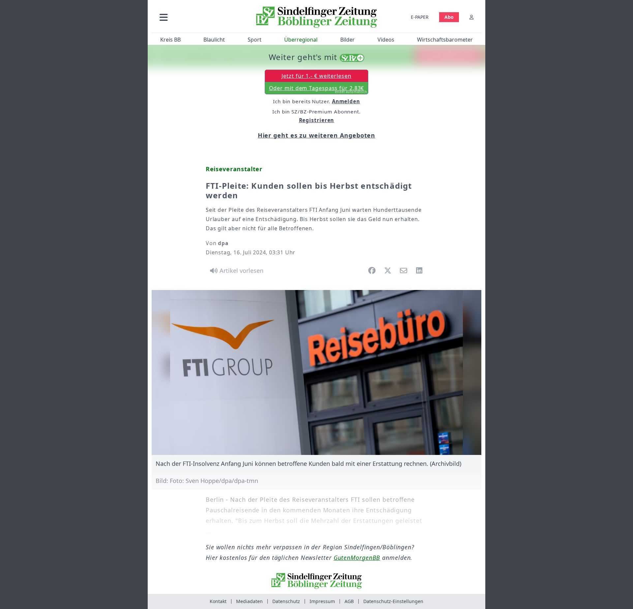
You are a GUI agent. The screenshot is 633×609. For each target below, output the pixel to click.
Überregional (300, 39)
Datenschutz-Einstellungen (393, 601)
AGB (349, 601)
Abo (449, 17)
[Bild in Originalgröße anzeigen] (316, 372)
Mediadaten (249, 601)
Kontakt (218, 601)
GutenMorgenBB (357, 557)
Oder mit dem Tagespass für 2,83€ (318, 89)
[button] (199, 17)
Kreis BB (170, 39)
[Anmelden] (471, 17)
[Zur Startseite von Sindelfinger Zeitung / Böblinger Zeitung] (316, 17)
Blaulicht (214, 39)
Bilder (347, 39)
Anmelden (346, 101)
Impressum (322, 601)
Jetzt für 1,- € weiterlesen (316, 76)
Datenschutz (286, 601)
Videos (385, 39)
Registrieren (316, 120)
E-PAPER (420, 17)
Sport (254, 39)
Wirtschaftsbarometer (445, 39)
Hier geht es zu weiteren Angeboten (317, 135)
